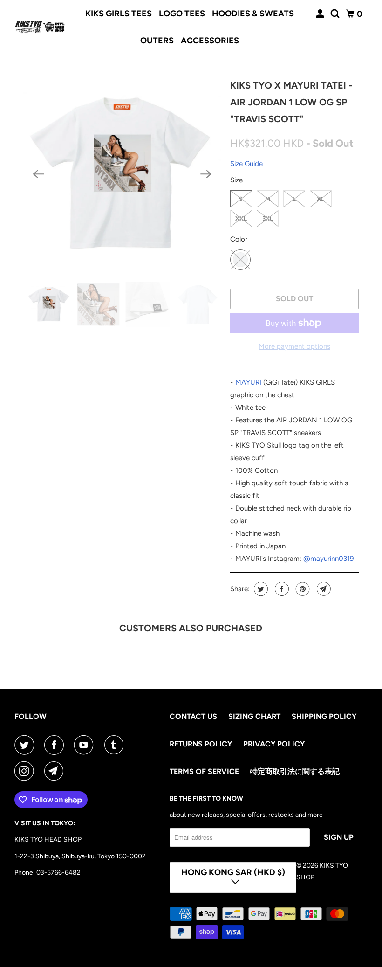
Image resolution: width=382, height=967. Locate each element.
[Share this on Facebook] (281, 589)
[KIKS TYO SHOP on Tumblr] (116, 745)
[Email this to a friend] (322, 589)
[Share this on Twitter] (260, 589)
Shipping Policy (324, 716)
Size (236, 180)
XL (320, 198)
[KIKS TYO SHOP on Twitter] (26, 745)
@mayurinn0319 (328, 558)
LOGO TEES (182, 13)
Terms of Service (204, 771)
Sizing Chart (254, 716)
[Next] (206, 174)
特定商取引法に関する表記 (295, 771)
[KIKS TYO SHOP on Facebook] (56, 745)
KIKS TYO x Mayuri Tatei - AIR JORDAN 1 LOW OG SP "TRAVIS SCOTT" (291, 102)
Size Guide (246, 163)
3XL (267, 218)
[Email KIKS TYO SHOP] (56, 771)
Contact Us (193, 716)
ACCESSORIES (210, 40)
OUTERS (157, 40)
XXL (241, 218)
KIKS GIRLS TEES (118, 13)
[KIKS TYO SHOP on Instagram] (26, 771)
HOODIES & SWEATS (253, 13)
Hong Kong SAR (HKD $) (233, 872)
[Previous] (38, 174)
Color (238, 239)
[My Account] (321, 14)
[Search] (336, 14)
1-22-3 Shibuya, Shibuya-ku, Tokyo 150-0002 (80, 856)
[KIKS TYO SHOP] (40, 27)
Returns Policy (201, 743)
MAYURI (248, 382)
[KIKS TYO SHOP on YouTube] (85, 745)
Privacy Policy (274, 743)
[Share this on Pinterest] (301, 589)
